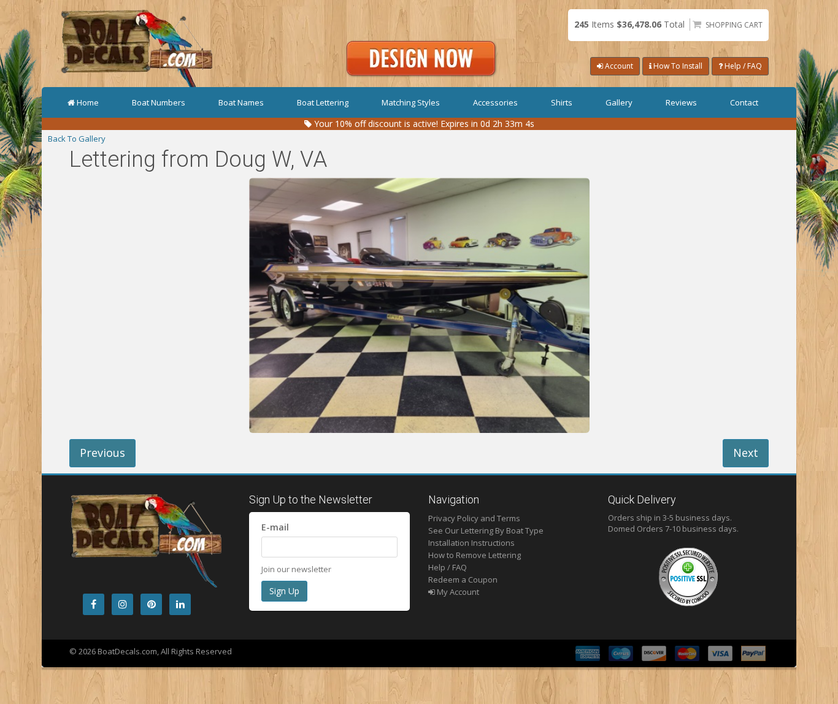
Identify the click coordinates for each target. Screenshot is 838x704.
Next (745, 452)
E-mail (275, 527)
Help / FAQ (742, 66)
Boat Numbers (158, 102)
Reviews (681, 102)
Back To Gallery (77, 138)
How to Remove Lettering (474, 555)
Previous (102, 452)
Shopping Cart (734, 25)
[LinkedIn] (180, 604)
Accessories (495, 102)
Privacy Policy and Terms (474, 518)
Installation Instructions (471, 542)
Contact (744, 102)
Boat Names (241, 102)
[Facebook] (93, 604)
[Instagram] (122, 604)
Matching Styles (411, 102)
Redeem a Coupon (463, 579)
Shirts (561, 102)
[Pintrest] (151, 604)
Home (88, 102)
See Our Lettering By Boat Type (486, 530)
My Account (457, 591)
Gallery (618, 102)
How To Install (677, 66)
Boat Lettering (322, 102)
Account (618, 66)
